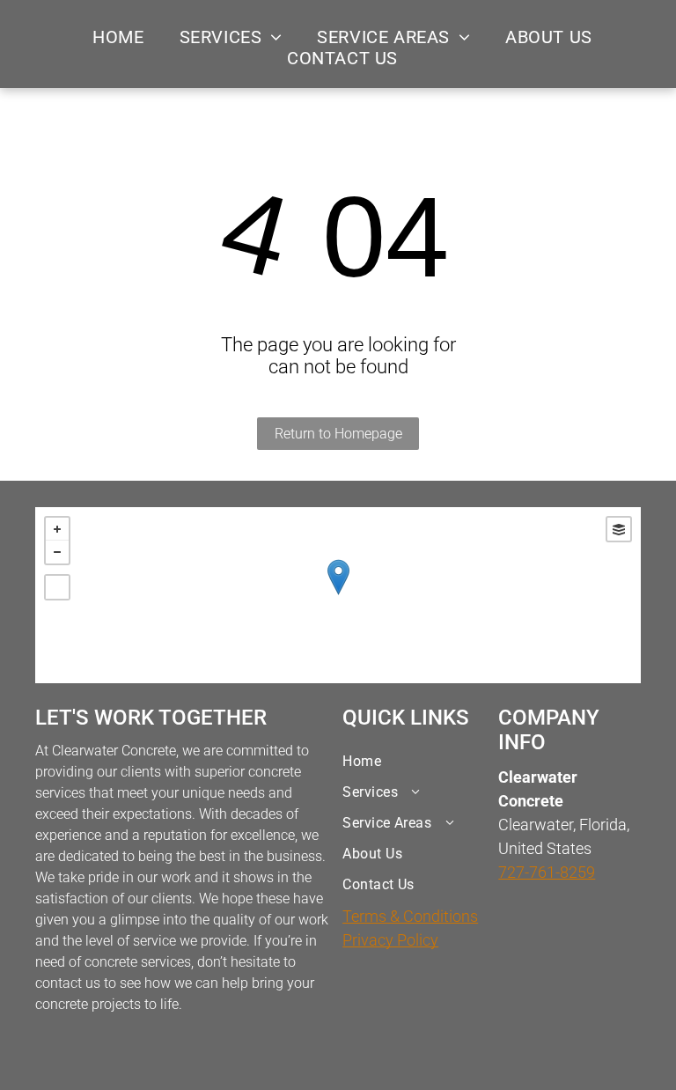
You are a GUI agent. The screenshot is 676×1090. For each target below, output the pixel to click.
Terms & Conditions (410, 916)
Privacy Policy (390, 940)
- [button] (57, 552)
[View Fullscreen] (57, 587)
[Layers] (618, 529)
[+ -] (338, 595)
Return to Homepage (338, 433)
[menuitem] (118, 37)
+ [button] (57, 529)
